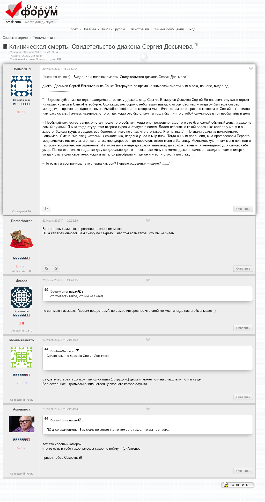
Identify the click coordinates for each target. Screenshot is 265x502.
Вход (191, 29)
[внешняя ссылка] (56, 77)
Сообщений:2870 (21, 330)
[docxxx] (46, 268)
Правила (89, 29)
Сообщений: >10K (21, 399)
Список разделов (16, 38)
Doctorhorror (21, 221)
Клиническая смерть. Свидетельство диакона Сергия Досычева (101, 46)
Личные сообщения (168, 29)
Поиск (105, 29)
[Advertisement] (136, 185)
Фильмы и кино (44, 38)
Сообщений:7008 (21, 271)
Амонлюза (21, 409)
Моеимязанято (21, 340)
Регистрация (139, 29)
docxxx (21, 280)
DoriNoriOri (21, 69)
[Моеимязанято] (46, 209)
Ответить (243, 209)
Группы (119, 29)
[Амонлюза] (56, 268)
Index (74, 29)
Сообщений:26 (21, 211)
